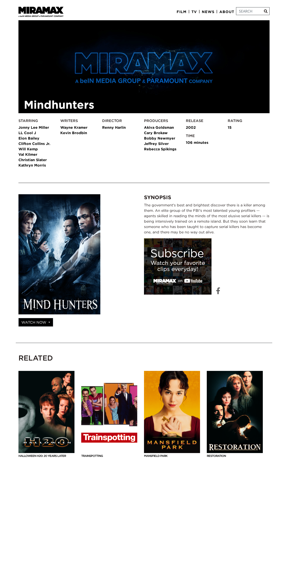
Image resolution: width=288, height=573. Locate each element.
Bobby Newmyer (159, 138)
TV (194, 11)
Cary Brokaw (156, 133)
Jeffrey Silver (156, 143)
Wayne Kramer (74, 127)
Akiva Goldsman (159, 127)
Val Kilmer (27, 154)
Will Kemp (28, 149)
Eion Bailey (28, 138)
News (208, 11)
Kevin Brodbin (73, 133)
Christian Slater (32, 160)
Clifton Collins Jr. (34, 143)
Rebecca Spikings (160, 149)
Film (182, 11)
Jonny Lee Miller (33, 127)
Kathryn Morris (32, 165)
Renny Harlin (114, 127)
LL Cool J (27, 133)
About (226, 11)
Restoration (216, 456)
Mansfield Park (155, 456)
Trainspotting (92, 456)
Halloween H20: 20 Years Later (42, 456)
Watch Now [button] (34, 322)
